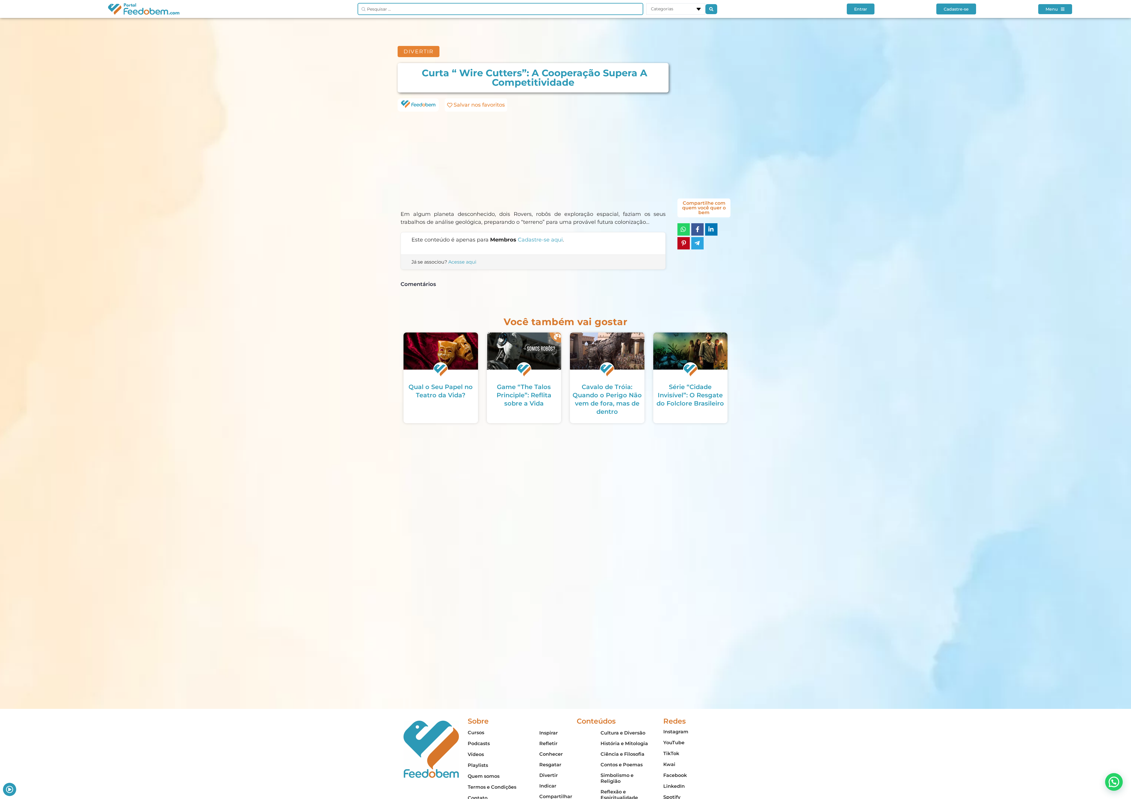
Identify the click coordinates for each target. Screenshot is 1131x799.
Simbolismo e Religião (617, 778)
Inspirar (548, 733)
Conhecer (551, 754)
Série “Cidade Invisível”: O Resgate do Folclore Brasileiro (690, 395)
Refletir (548, 743)
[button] (1114, 782)
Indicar (547, 786)
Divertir (548, 775)
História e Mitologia (624, 743)
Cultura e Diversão (623, 733)
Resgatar (550, 764)
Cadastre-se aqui (540, 239)
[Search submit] (711, 9)
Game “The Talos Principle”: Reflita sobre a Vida (524, 395)
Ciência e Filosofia (622, 754)
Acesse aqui (462, 262)
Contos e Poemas (622, 764)
